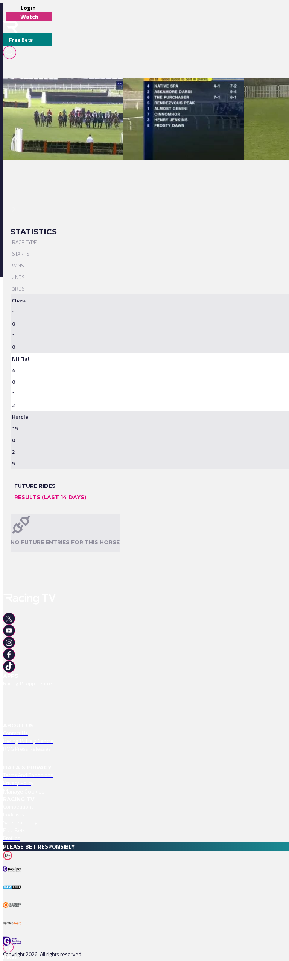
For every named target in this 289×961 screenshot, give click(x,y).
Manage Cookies (23, 791)
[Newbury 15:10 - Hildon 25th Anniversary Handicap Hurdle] (73, 91)
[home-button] (10, 27)
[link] (77, 91)
